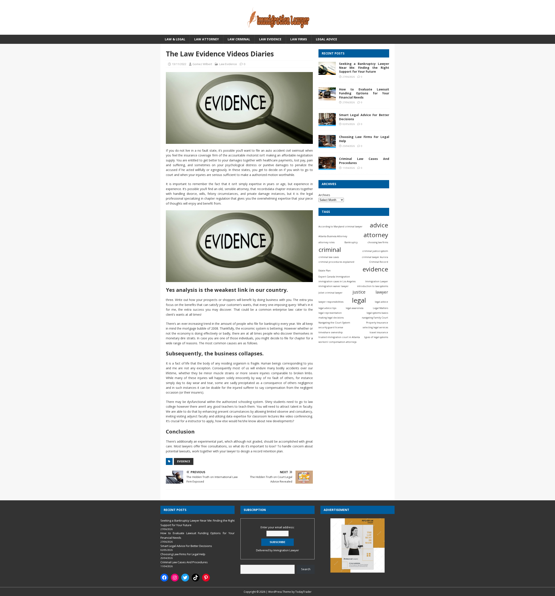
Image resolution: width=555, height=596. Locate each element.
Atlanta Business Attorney (332, 236)
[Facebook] (164, 577)
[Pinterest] (206, 577)
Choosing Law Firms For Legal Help (364, 139)
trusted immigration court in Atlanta (339, 337)
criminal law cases (328, 257)
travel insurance (379, 332)
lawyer (381, 292)
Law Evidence (270, 39)
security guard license (330, 327)
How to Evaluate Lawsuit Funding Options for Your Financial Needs (364, 93)
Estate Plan (324, 270)
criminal (329, 249)
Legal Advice (326, 39)
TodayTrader (303, 592)
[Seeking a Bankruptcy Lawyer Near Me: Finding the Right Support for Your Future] (327, 72)
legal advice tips (327, 308)
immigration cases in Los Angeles (337, 281)
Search (305, 569)
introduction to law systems (372, 286)
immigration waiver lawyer (333, 286)
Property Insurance (377, 322)
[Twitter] (185, 577)
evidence (183, 461)
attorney (376, 235)
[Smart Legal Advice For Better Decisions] (327, 124)
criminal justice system (375, 251)
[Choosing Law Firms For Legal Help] (327, 146)
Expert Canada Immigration (334, 276)
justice (359, 292)
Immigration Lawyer (376, 281)
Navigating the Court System (334, 322)
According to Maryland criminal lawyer (340, 226)
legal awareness (354, 308)
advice (379, 225)
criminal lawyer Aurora (375, 257)
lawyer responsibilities (330, 301)
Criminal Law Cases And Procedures (364, 161)
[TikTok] (195, 577)
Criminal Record (378, 262)
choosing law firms (377, 242)
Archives (324, 195)
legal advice (381, 301)
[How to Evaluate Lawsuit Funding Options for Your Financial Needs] (327, 98)
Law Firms (298, 39)
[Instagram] (175, 577)
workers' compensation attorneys (337, 342)
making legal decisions (331, 317)
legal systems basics (377, 313)
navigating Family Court (375, 317)
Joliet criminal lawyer (330, 292)
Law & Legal (175, 39)
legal (359, 300)
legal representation (330, 313)
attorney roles (326, 242)
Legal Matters (380, 308)
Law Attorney (206, 39)
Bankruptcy (350, 242)
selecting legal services (375, 327)
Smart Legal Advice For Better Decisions (364, 117)
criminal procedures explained (336, 262)
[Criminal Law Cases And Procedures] (327, 168)
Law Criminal (239, 39)
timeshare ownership (330, 332)
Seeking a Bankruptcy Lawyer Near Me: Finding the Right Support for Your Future (364, 68)
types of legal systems (376, 337)
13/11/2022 (179, 64)
